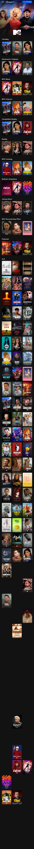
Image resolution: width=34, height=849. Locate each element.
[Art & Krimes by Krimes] (27, 313)
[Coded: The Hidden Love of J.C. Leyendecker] (6, 434)
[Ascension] (27, 328)
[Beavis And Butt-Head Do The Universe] (27, 344)
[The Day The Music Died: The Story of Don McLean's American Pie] (17, 449)
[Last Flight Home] (6, 631)
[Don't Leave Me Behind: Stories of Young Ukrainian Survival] (27, 449)
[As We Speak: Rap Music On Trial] (17, 328)
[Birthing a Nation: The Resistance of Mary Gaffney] (27, 359)
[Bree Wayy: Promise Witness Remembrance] (6, 374)
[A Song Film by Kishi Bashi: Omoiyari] (6, 828)
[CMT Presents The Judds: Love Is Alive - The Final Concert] (17, 601)
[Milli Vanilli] (6, 691)
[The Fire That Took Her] (17, 495)
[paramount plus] (9, 2)
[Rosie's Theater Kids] (6, 767)
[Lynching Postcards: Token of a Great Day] (17, 646)
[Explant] (6, 480)
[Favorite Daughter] (27, 480)
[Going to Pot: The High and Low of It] (17, 525)
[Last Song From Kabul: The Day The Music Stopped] (17, 631)
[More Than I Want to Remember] (17, 691)
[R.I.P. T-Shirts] (17, 737)
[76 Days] (17, 268)
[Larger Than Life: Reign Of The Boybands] (17, 616)
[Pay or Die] (6, 737)
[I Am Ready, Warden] (17, 555)
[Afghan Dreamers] (27, 283)
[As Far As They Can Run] (6, 328)
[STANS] (17, 797)
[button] (3, 2)
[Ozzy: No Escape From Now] (17, 722)
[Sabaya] (27, 797)
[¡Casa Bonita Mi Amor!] (27, 374)
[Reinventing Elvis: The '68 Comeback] (6, 752)
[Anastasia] (27, 298)
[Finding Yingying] (6, 495)
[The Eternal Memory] (17, 465)
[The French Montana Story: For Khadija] (6, 510)
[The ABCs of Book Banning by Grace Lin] (27, 268)
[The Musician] (27, 691)
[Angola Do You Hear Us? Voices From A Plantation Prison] (6, 313)
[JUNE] (27, 601)
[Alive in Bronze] (6, 298)
